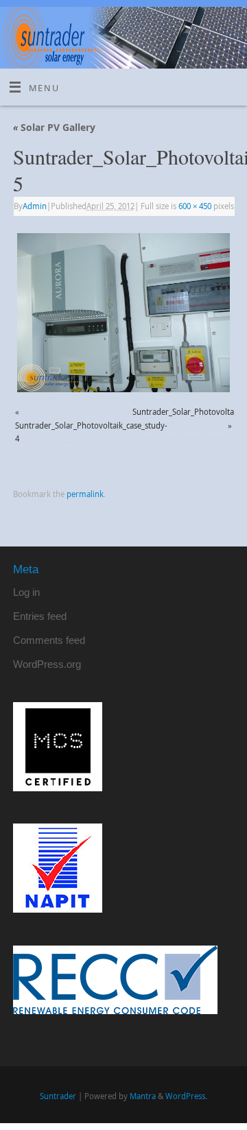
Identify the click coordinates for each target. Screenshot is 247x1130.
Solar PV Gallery (54, 127)
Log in (26, 592)
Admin (35, 206)
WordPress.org (47, 664)
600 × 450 (194, 206)
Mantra (143, 1096)
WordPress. (186, 1096)
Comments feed (49, 640)
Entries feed (40, 616)
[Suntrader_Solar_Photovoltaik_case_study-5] (123, 312)
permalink (85, 494)
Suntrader (58, 1096)
